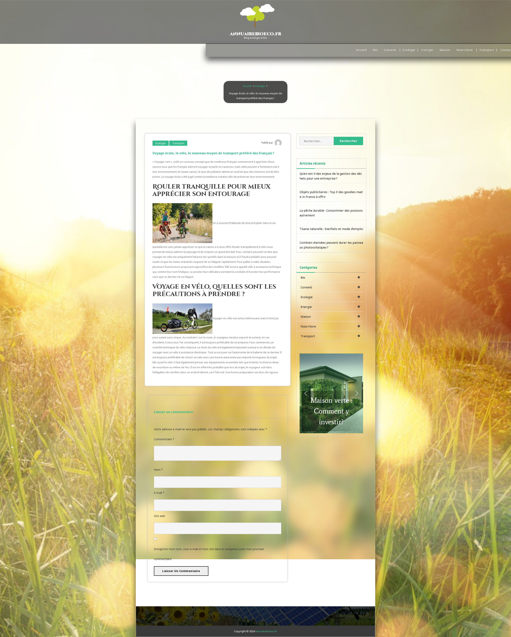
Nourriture (465, 50)
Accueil (361, 50)
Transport (486, 50)
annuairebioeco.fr (266, 631)
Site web (159, 516)
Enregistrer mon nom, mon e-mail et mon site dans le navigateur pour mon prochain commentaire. (209, 554)
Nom (158, 470)
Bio (375, 50)
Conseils (390, 50)
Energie (427, 50)
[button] (331, 393)
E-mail (159, 493)
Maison (445, 50)
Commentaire (164, 439)
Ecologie (408, 50)
